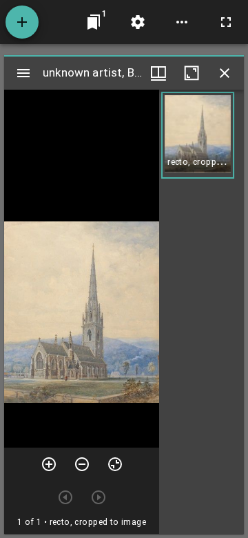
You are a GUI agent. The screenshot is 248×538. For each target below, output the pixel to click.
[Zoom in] (48, 464)
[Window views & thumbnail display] (158, 73)
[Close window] (224, 73)
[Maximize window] (191, 73)
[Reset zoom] (115, 464)
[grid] (201, 312)
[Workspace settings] (137, 22)
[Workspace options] (181, 22)
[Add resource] (22, 22)
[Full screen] (225, 22)
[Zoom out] (82, 464)
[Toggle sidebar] (23, 73)
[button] (198, 135)
